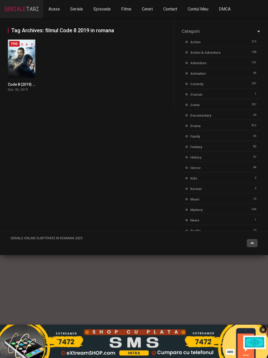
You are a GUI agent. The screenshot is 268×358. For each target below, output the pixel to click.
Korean (196, 189)
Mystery (196, 210)
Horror (195, 168)
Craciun (196, 94)
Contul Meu (198, 9)
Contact (170, 9)
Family (195, 136)
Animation (198, 73)
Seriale (76, 9)
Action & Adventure (205, 53)
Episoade (102, 9)
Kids (193, 178)
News (194, 220)
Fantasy (196, 147)
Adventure (198, 63)
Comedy (196, 84)
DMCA (225, 9)
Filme (126, 9)
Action (195, 42)
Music (195, 199)
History (195, 157)
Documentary (200, 115)
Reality (195, 231)
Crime (195, 105)
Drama (195, 126)
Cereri (147, 9)
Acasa (54, 9)
